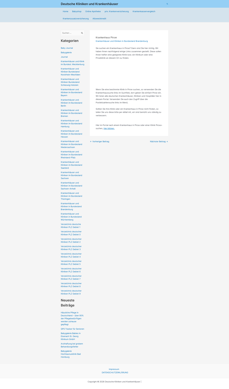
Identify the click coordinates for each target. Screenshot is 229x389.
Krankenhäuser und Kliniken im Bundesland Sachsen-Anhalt (71, 186)
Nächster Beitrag (159, 141)
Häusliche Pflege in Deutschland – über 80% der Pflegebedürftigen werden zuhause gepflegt (72, 318)
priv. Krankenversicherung (117, 11)
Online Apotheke (93, 11)
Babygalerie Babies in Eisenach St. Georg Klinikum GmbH (71, 336)
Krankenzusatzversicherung (76, 18)
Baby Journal (67, 48)
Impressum (114, 369)
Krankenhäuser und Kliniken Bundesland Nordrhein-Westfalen (70, 72)
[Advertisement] (129, 75)
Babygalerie (66, 52)
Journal (64, 57)
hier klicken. (109, 128)
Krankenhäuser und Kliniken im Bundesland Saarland (71, 165)
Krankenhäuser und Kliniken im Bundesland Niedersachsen (71, 144)
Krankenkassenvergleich (144, 11)
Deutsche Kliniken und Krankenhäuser (89, 4)
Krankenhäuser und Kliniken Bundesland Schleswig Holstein (70, 82)
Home (65, 11)
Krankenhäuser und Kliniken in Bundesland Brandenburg (71, 206)
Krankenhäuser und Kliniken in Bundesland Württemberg (71, 217)
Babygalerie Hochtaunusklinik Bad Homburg (71, 354)
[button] (167, 4)
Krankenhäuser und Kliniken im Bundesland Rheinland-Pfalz (71, 154)
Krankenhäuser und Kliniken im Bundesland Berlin (71, 103)
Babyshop (76, 11)
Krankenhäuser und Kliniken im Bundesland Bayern (71, 92)
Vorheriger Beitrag (99, 141)
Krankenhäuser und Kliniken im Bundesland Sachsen (71, 175)
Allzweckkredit (99, 18)
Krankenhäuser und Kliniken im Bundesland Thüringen (71, 196)
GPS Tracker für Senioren (72, 329)
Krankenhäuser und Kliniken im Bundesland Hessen (71, 134)
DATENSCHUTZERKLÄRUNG (115, 372)
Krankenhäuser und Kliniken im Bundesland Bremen (71, 113)
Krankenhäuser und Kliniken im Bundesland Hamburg (71, 123)
